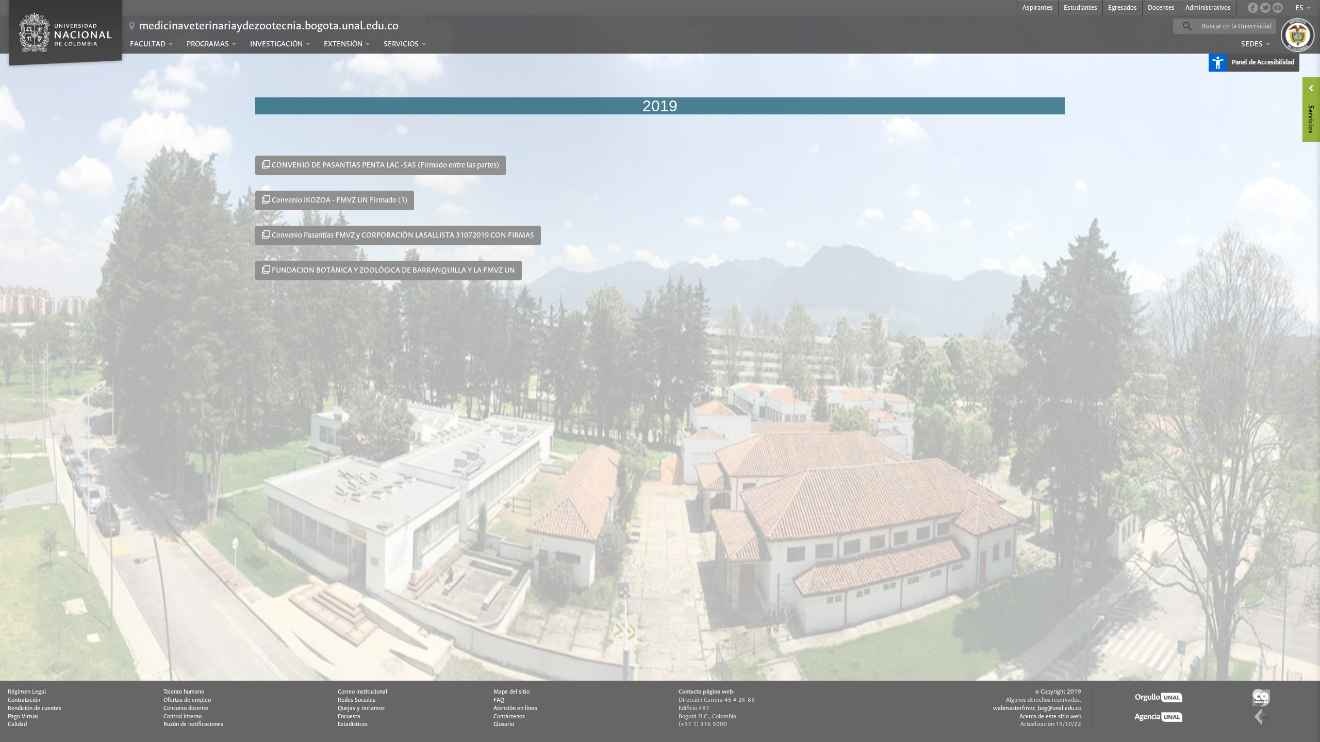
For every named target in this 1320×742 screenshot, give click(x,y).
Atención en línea (515, 708)
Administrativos (1208, 8)
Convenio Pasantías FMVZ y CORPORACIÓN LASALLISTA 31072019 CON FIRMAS (402, 235)
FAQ (498, 700)
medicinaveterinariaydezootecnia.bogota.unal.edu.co (269, 26)
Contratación (24, 700)
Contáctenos (509, 717)
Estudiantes (1080, 8)
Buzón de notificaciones (193, 724)
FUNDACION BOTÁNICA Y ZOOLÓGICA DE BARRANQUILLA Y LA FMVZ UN (392, 270)
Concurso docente (185, 708)
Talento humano (183, 692)
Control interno (182, 717)
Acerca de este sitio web (1050, 717)
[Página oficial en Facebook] (1253, 8)
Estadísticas (353, 724)
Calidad (17, 724)
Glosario (503, 724)
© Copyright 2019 (1058, 692)
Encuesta (349, 717)
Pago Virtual (23, 717)
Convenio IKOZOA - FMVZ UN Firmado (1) (338, 200)
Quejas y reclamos (361, 708)
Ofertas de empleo (187, 700)
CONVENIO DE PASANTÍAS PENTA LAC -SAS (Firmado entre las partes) (384, 165)
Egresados (1122, 8)
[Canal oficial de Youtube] (1278, 8)
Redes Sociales (356, 700)
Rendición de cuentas (34, 708)
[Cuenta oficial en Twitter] (1265, 8)
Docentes (1161, 8)
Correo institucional (362, 692)
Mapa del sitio (511, 692)
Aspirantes (1037, 8)
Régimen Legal (27, 692)
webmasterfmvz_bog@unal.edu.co (1037, 708)
